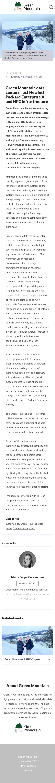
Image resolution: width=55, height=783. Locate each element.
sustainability (13, 523)
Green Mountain (29, 523)
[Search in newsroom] (51, 7)
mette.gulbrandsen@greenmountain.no (27, 594)
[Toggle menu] (5, 7)
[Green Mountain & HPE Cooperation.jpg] (27, 640)
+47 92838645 (27, 598)
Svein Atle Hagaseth (24, 528)
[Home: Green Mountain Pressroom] (26, 7)
